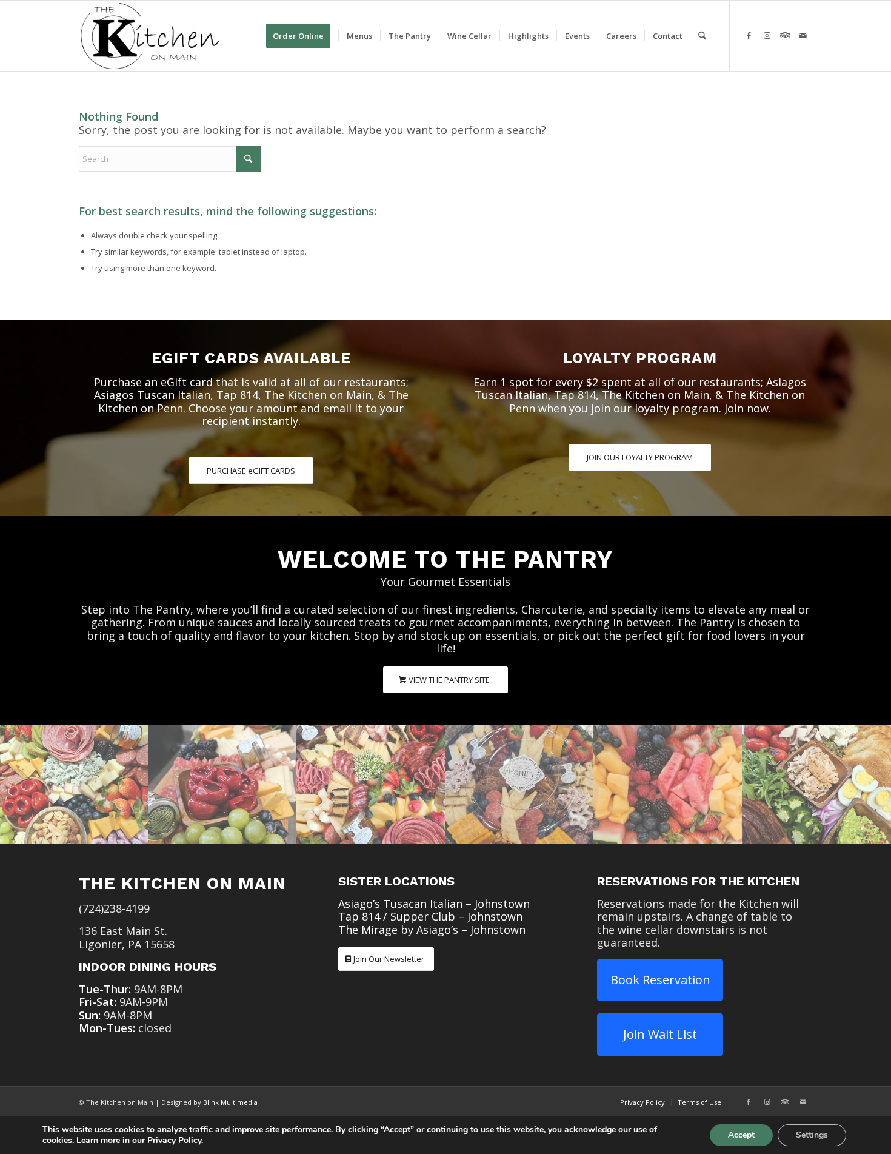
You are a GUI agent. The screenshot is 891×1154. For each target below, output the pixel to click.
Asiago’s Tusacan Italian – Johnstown (434, 903)
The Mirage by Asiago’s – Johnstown (432, 929)
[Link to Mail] (803, 35)
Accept (741, 1135)
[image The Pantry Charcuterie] (74, 784)
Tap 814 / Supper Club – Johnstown (430, 916)
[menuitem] (302, 36)
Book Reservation (660, 979)
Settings (812, 1135)
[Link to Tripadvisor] (785, 35)
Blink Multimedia (230, 1102)
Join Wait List (660, 1034)
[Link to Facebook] (748, 35)
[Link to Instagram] (767, 35)
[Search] (702, 36)
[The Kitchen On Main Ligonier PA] (150, 36)
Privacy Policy (174, 1140)
